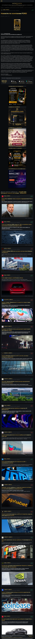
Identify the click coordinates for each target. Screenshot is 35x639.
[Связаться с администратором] (1, 1)
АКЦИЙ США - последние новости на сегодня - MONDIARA (14, 7)
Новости (2, 7)
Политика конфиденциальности (6, 637)
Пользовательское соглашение (17, 637)
